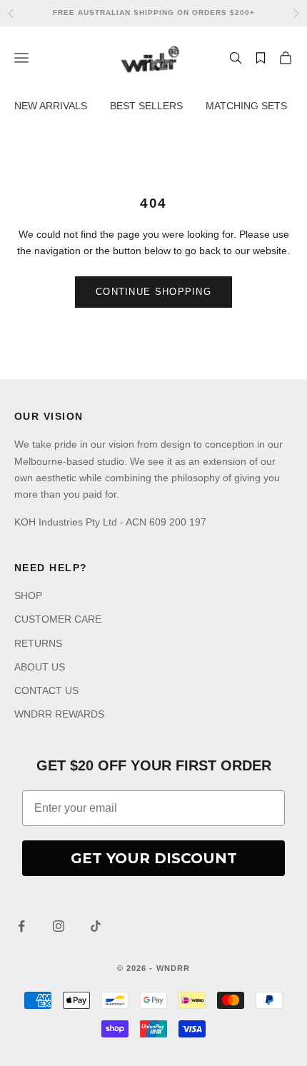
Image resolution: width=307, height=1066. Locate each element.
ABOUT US (39, 667)
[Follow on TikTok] (96, 926)
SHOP (28, 595)
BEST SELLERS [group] (146, 105)
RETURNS (38, 643)
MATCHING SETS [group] (246, 105)
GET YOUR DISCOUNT (154, 858)
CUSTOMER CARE (57, 619)
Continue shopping (153, 291)
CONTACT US (46, 690)
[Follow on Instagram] (58, 926)
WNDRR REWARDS (59, 714)
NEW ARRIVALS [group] (50, 105)
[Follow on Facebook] (21, 926)
